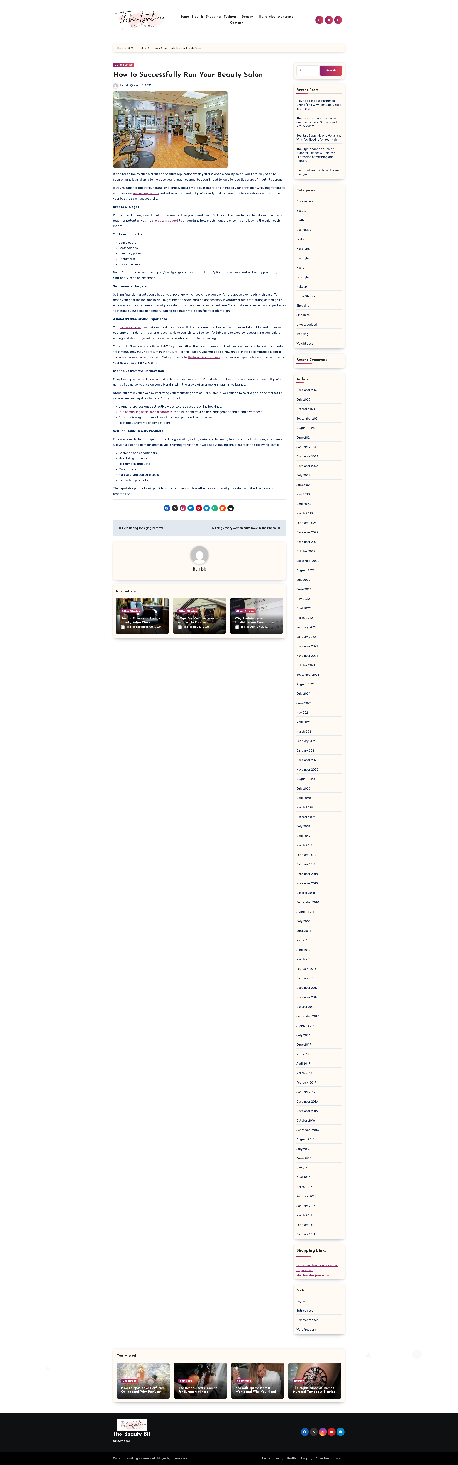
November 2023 (307, 466)
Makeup (301, 286)
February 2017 (306, 1082)
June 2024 (304, 437)
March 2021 (304, 731)
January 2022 (306, 636)
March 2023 (304, 513)
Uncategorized (306, 324)
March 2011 (304, 1215)
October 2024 (305, 409)
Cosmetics (303, 229)
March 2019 (304, 845)
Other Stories (123, 64)
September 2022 (308, 561)
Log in (300, 1301)
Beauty (248, 16)
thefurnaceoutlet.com (204, 357)
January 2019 (305, 864)
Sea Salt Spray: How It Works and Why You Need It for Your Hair (257, 1392)
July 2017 (303, 1035)
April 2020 (303, 798)
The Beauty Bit (131, 1434)
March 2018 (304, 959)
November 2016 (307, 1111)
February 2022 (306, 627)
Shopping (213, 16)
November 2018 (307, 883)
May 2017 (302, 1054)
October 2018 (305, 893)
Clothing (302, 220)
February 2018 (306, 968)
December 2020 (307, 760)
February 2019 (306, 855)
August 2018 (305, 912)
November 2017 (307, 997)
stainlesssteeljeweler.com (313, 1275)
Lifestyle (302, 277)
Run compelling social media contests (146, 412)
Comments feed (307, 1320)
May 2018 (303, 940)
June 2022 (304, 589)
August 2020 (305, 779)
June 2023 (303, 485)
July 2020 (303, 788)
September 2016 (307, 1130)
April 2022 (303, 608)
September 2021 (307, 674)
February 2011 (306, 1225)
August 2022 (305, 570)
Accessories (304, 201)
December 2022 (307, 532)
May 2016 (303, 1168)
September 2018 (307, 902)
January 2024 (306, 447)
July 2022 (303, 580)
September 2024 (308, 418)
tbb (126, 85)
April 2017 (303, 1063)
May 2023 (303, 494)
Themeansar (179, 1458)
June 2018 (303, 931)
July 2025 (303, 399)
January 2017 (305, 1092)
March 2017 (304, 1073)
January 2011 (305, 1234)
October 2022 (305, 551)
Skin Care (303, 315)
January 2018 (305, 978)
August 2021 (305, 684)
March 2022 (304, 617)
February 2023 (306, 523)
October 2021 (305, 665)
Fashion (230, 16)
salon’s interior (130, 327)
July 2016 (303, 1149)
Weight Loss (304, 343)
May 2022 (303, 598)
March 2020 (304, 807)
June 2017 (303, 1044)
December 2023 (307, 456)
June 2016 (303, 1158)
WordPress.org (306, 1329)
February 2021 (306, 741)
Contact (236, 23)
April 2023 (303, 504)
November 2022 (307, 542)
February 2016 (306, 1196)
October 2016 (305, 1120)
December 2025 (307, 390)
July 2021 (303, 693)
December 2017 (307, 987)
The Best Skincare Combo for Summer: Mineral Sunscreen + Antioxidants (317, 122)
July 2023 (303, 475)
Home (184, 16)
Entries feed (304, 1310)
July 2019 (303, 826)
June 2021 (303, 703)
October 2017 (305, 1006)
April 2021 (303, 722)
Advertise (286, 16)
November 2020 (307, 769)
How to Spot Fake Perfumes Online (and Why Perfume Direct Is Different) (318, 104)
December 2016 (307, 1101)
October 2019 (305, 817)
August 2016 (305, 1139)
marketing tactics (146, 193)
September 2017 (307, 1016)
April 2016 (303, 1177)
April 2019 (303, 836)
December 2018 (307, 874)
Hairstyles (267, 16)
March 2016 (304, 1187)
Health (197, 16)
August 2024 (305, 428)
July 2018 (303, 921)
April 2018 (303, 949)
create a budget (166, 220)
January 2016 (305, 1206)
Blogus (161, 1458)
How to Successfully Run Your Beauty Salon (188, 75)
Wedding (302, 334)
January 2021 (305, 750)
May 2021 (303, 712)
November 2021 (307, 655)
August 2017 (305, 1025)
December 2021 (307, 646)
